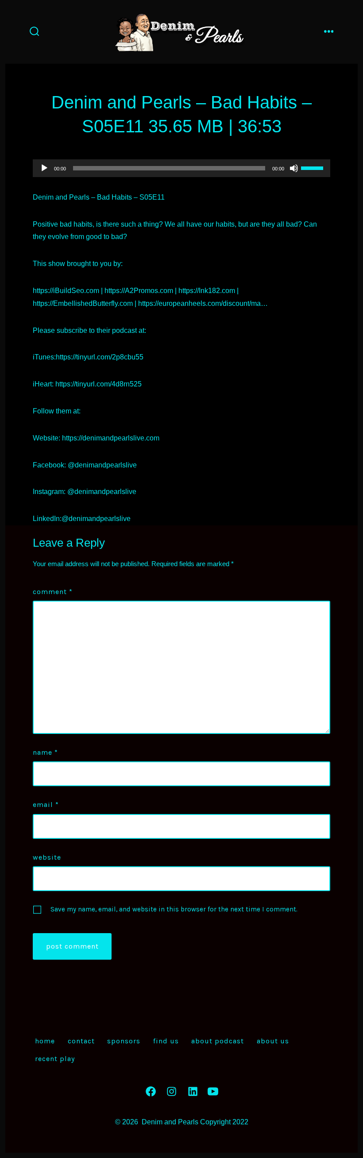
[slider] (313, 167)
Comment (53, 591)
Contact (81, 1041)
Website (47, 857)
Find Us (166, 1041)
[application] (181, 168)
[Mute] (294, 168)
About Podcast (217, 1041)
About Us (273, 1041)
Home (45, 1041)
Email (46, 804)
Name (45, 752)
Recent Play (55, 1058)
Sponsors (123, 1041)
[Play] (44, 168)
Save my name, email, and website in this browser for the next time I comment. (173, 909)
